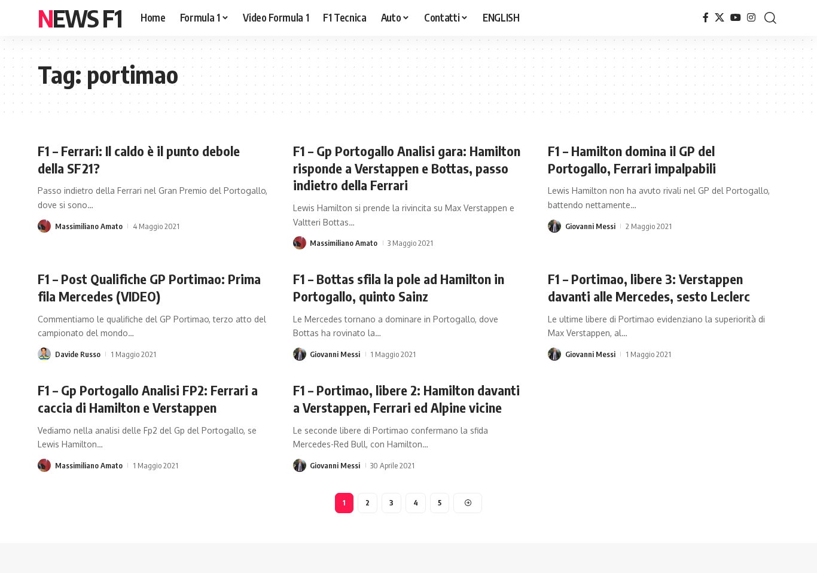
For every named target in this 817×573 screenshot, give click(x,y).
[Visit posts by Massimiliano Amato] (44, 226)
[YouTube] (735, 18)
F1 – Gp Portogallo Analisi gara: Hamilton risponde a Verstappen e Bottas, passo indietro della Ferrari (406, 167)
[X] (719, 18)
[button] (770, 18)
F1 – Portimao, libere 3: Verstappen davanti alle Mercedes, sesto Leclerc (649, 287)
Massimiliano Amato (89, 226)
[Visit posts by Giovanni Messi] (554, 226)
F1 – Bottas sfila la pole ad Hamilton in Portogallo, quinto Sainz (398, 287)
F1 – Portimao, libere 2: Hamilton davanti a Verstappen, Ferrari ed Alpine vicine (406, 399)
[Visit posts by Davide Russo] (44, 354)
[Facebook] (706, 18)
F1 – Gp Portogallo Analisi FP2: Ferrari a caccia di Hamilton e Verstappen (148, 399)
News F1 (79, 18)
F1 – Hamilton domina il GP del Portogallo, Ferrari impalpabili (632, 159)
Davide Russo (77, 354)
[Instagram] (751, 18)
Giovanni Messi (590, 226)
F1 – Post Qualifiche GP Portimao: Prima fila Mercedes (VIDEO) (149, 287)
